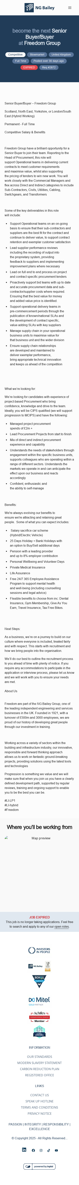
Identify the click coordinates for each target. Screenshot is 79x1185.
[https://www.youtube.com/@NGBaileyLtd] (56, 1150)
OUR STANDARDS (39, 1057)
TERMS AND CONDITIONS (39, 1107)
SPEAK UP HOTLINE (39, 1101)
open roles (61, 926)
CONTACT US (39, 1095)
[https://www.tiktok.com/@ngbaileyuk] (49, 1150)
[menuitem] (39, 7)
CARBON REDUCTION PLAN (39, 1069)
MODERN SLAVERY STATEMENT (39, 1063)
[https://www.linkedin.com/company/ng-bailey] (24, 1149)
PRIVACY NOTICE (40, 1113)
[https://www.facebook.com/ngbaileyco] (33, 1150)
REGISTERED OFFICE (39, 1075)
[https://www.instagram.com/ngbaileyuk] (41, 1150)
